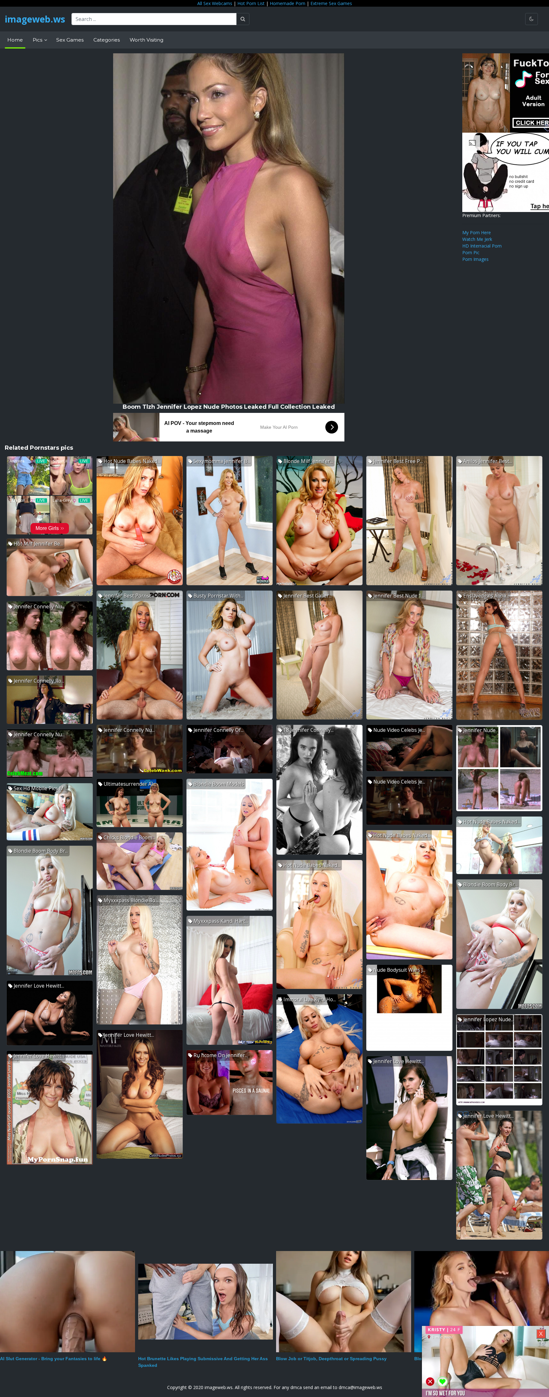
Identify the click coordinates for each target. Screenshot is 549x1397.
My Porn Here (476, 232)
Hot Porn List (251, 3)
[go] (242, 19)
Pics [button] (38, 40)
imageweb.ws (35, 19)
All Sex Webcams (214, 3)
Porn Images (475, 259)
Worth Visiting (146, 40)
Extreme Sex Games (331, 3)
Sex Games (70, 40)
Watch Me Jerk (477, 239)
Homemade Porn (287, 3)
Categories (106, 40)
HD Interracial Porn (482, 246)
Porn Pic (470, 252)
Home (15, 40)
